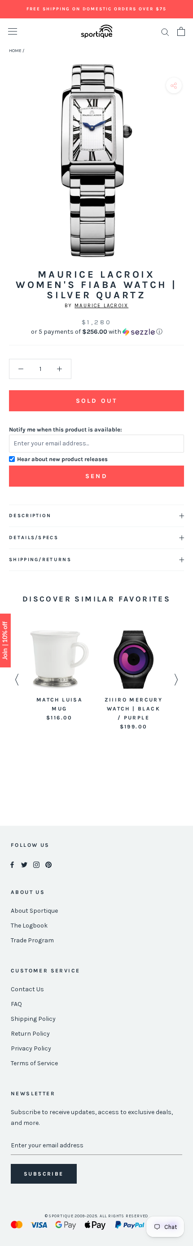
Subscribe (44, 1174)
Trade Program (32, 940)
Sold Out (96, 401)
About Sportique (34, 911)
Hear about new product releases (62, 459)
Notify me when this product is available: (65, 429)
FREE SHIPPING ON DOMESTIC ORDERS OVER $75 (96, 9)
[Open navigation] (12, 31)
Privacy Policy (31, 1048)
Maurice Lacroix (101, 306)
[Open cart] (181, 31)
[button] (96, 332)
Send (96, 476)
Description (30, 515)
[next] (183, 171)
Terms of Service (34, 1063)
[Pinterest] (48, 864)
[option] (59, 676)
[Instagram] (36, 864)
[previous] (10, 171)
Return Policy (30, 1033)
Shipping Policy (33, 1019)
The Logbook (29, 925)
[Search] (165, 31)
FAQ (16, 1004)
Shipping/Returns (40, 559)
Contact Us (27, 989)
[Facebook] (12, 864)
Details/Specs (33, 537)
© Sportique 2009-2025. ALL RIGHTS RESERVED (97, 1216)
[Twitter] (24, 864)
